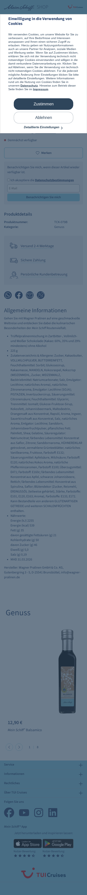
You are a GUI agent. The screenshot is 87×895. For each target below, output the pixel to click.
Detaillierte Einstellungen (42, 127)
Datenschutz (29, 85)
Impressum (40, 89)
